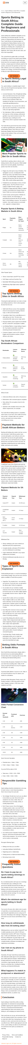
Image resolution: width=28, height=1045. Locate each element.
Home (2, 10)
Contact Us (18, 1036)
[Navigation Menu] (25, 2)
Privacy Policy (6, 1035)
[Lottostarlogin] (5, 2)
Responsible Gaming (7, 1036)
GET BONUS (14, 76)
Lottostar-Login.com (6, 1043)
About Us (4, 1038)
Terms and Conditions (17, 1035)
